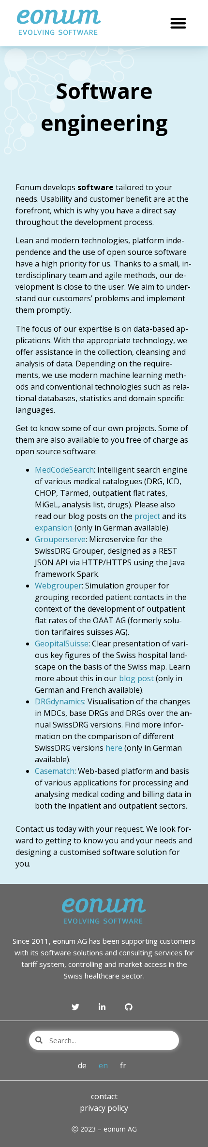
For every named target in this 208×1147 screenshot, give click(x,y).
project (147, 516)
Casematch (54, 771)
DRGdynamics (59, 701)
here (113, 747)
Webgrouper (58, 585)
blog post (136, 678)
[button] (179, 23)
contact (104, 1096)
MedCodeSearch (64, 469)
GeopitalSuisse (62, 643)
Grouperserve (60, 539)
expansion (54, 527)
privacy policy (104, 1108)
